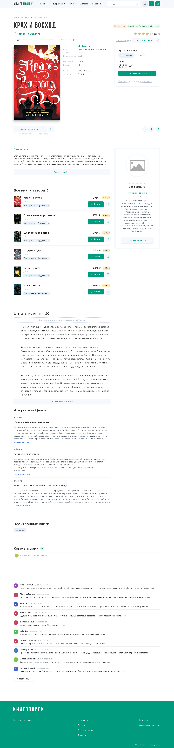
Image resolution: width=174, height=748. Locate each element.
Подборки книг (57, 4)
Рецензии (97, 4)
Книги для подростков (47, 40)
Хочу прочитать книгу (30, 129)
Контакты (143, 720)
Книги (42, 4)
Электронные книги (22, 720)
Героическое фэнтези (70, 40)
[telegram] (157, 128)
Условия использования (150, 725)
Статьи (72, 4)
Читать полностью (22, 442)
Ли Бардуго (137, 186)
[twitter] (151, 128)
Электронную (126, 55)
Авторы (84, 4)
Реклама (81, 725)
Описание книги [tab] (23, 149)
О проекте (82, 735)
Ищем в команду (85, 730)
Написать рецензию (143, 40)
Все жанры (20, 530)
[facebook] (145, 128)
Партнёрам (82, 720)
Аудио (140, 55)
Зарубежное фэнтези (24, 40)
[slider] (144, 34)
